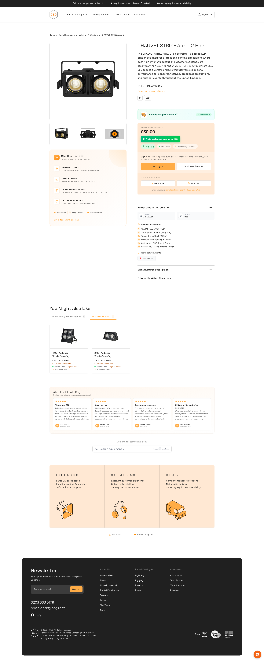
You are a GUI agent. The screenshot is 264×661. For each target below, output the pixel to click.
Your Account (177, 585)
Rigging (139, 580)
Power (138, 590)
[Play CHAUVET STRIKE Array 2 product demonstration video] (115, 134)
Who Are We (106, 575)
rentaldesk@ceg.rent (175, 190)
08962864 (89, 632)
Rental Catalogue (75, 14)
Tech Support (177, 580)
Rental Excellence (109, 590)
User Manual (148, 258)
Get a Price (158, 183)
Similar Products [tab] (104, 316)
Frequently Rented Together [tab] (70, 316)
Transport (105, 595)
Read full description (150, 91)
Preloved (174, 590)
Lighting (82, 35)
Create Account (195, 166)
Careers (104, 610)
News (103, 580)
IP (140, 98)
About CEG (121, 14)
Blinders (94, 35)
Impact (104, 600)
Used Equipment (100, 14)
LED (147, 98)
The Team (105, 605)
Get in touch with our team (66, 220)
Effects (139, 585)
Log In (159, 166)
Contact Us (140, 14)
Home (52, 35)
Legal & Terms (62, 638)
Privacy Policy (47, 638)
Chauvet (149, 217)
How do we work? (109, 585)
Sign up (76, 589)
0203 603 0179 (193, 190)
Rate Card (195, 183)
